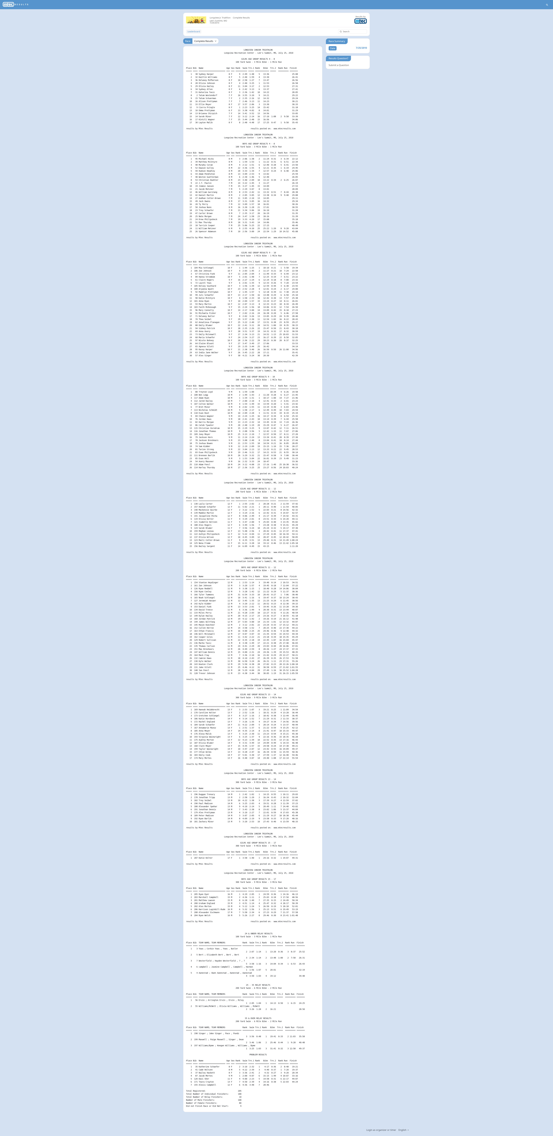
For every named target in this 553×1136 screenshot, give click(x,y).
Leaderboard (194, 31)
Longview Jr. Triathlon (220, 17)
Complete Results (241, 17)
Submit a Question (339, 65)
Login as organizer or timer (381, 1130)
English (402, 1130)
